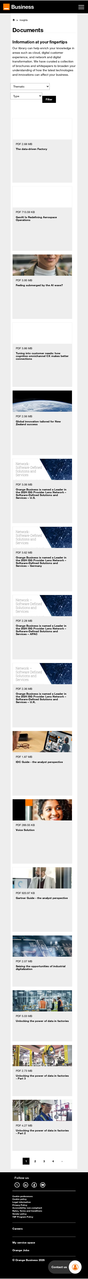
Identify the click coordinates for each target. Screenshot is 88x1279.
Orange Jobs (20, 1250)
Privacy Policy (19, 1205)
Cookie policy (19, 1199)
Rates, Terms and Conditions (27, 1210)
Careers (17, 1228)
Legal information (21, 1202)
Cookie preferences (22, 1196)
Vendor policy (19, 1213)
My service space (23, 1242)
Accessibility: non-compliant (27, 1207)
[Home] (13, 20)
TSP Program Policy (22, 1216)
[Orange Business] (18, 7)
